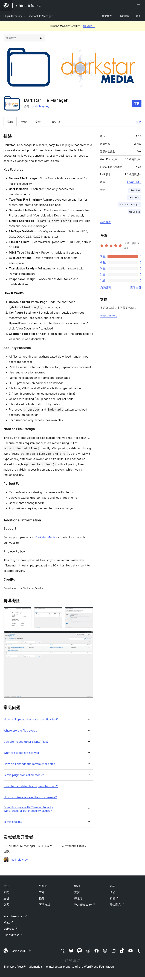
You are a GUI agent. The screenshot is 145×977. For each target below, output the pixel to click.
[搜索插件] (41, 37)
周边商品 (117, 904)
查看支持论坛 (108, 316)
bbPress (11, 928)
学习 (77, 886)
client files (134, 190)
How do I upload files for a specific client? (31, 719)
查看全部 (135, 287)
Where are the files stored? (21, 730)
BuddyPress (13, 935)
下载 (136, 103)
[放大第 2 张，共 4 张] (57, 611)
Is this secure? (13, 822)
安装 (38, 122)
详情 (10, 122)
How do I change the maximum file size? (30, 764)
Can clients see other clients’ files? (26, 741)
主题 (42, 892)
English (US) (134, 181)
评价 (24, 122)
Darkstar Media (45, 537)
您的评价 (105, 287)
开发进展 (54, 122)
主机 (6, 898)
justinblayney (41, 106)
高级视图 (105, 222)
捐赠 (114, 898)
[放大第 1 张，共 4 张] (26, 611)
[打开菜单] (139, 5)
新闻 (6, 892)
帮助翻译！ (89, 26)
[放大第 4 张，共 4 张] (88, 635)
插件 (42, 898)
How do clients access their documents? (30, 797)
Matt (8, 922)
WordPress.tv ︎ (84, 904)
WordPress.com (16, 916)
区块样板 (44, 904)
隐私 (6, 904)
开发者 (78, 898)
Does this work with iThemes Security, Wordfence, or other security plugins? (28, 809)
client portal (134, 197)
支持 (138, 122)
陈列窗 (43, 886)
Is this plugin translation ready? (24, 775)
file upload (134, 211)
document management (130, 204)
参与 (112, 886)
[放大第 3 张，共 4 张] (88, 611)
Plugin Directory (13, 15)
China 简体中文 (21, 951)
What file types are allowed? (22, 753)
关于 (6, 886)
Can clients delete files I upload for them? (31, 786)
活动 (112, 892)
